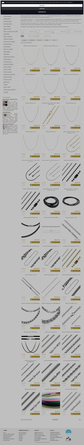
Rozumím (42, 5)
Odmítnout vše (42, 11)
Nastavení (42, 8)
